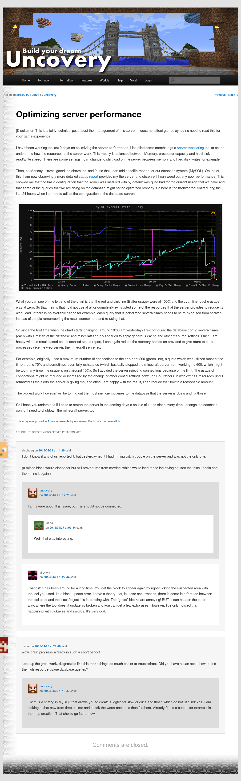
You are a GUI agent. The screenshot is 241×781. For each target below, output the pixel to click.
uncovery (80, 421)
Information (65, 80)
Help (120, 80)
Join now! (43, 80)
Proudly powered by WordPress (120, 765)
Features (86, 80)
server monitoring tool (194, 147)
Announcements (59, 421)
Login (148, 80)
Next (233, 95)
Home (26, 80)
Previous (218, 95)
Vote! (133, 80)
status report (89, 176)
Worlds (104, 80)
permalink (113, 421)
